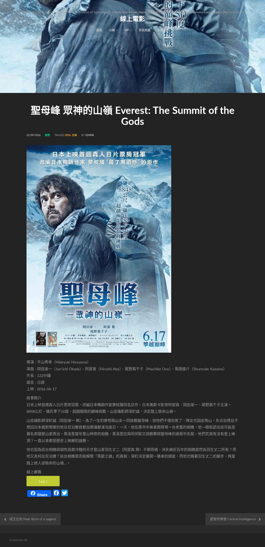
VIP (127, 30)
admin (89, 135)
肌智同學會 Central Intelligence (233, 519)
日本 (74, 135)
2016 (68, 135)
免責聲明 (163, 30)
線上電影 (132, 19)
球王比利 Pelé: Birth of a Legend (32, 519)
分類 (112, 30)
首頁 (99, 30)
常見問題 (144, 30)
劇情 (47, 135)
